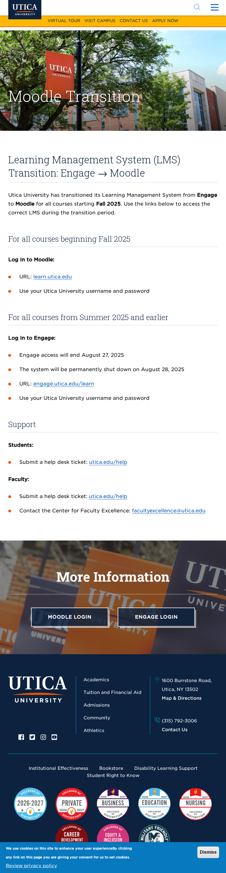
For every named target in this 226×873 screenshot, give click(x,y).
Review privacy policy (31, 865)
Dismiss (208, 852)
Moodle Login (70, 617)
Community (97, 717)
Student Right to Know (113, 775)
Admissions (97, 705)
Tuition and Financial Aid (112, 692)
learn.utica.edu (52, 277)
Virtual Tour (64, 20)
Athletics (94, 730)
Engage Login (156, 617)
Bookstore (111, 768)
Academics (96, 679)
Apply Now (165, 20)
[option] (21, 736)
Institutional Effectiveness (58, 768)
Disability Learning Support (166, 768)
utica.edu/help (108, 462)
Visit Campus (99, 20)
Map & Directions (181, 698)
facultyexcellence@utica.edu (169, 510)
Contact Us (134, 20)
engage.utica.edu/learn (63, 384)
